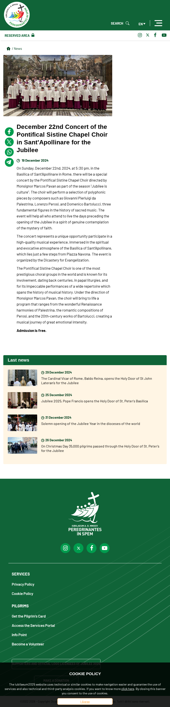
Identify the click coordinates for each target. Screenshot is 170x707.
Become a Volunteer (28, 643)
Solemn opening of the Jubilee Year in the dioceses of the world (90, 423)
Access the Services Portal (33, 625)
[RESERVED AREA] (32, 35)
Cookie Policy (22, 593)
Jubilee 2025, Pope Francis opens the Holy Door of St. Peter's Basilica (94, 401)
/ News (17, 48)
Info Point (19, 634)
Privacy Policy (23, 584)
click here (127, 689)
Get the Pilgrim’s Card (29, 615)
